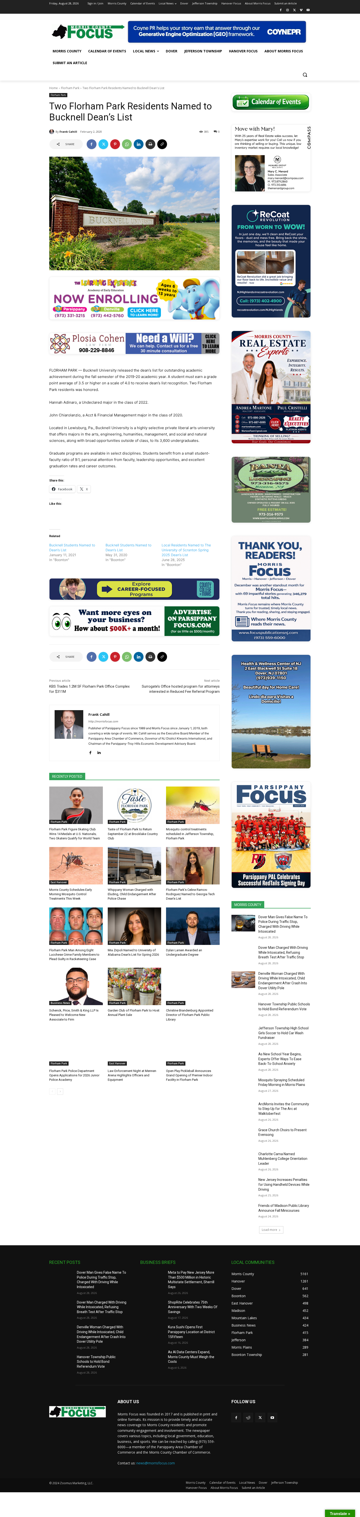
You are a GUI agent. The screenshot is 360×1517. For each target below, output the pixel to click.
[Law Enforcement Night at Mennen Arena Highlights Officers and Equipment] (134, 1047)
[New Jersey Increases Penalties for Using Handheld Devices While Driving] (243, 1185)
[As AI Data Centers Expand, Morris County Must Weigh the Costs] (152, 1358)
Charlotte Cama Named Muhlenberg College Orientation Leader (282, 1158)
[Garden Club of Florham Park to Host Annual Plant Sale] (134, 986)
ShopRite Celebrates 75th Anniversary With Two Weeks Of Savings (192, 1307)
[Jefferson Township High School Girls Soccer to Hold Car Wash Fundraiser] (243, 1034)
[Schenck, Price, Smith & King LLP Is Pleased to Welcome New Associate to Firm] (76, 986)
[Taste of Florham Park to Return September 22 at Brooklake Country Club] (134, 805)
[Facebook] (281, 10)
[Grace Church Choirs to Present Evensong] (243, 1136)
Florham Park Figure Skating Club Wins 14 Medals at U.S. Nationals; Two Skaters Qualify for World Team (74, 833)
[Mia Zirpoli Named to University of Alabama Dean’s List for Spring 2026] (134, 926)
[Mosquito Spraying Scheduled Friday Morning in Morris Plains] (243, 1086)
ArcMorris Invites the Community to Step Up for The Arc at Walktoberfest (283, 1109)
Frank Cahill (68, 131)
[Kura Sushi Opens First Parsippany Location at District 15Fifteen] (152, 1333)
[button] (305, 75)
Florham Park (70, 88)
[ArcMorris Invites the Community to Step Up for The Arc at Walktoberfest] (243, 1110)
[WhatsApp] (127, 144)
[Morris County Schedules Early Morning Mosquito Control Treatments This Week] (76, 865)
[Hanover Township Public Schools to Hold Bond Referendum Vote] (243, 1010)
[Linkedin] (139, 144)
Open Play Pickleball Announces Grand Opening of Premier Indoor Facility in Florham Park (189, 1075)
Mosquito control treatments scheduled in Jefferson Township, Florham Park (190, 833)
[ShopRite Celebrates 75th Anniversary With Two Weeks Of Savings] (152, 1308)
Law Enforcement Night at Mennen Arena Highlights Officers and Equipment (132, 1075)
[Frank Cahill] (52, 131)
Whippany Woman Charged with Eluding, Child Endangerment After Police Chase (132, 894)
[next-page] (60, 1091)
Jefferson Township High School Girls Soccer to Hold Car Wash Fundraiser (283, 1033)
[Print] (150, 144)
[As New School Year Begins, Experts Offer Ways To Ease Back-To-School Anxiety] (243, 1060)
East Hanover (59, 882)
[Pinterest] (115, 144)
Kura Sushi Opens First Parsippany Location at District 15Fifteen (191, 1332)
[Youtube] (308, 10)
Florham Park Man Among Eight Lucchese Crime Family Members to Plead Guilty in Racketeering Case (74, 954)
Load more (269, 1230)
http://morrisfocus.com (103, 721)
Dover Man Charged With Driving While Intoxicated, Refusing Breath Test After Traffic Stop (283, 952)
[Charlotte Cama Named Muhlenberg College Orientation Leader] (243, 1160)
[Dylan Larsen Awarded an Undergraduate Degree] (193, 926)
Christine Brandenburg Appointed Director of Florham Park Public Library (189, 1015)
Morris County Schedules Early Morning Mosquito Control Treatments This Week (70, 894)
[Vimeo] (301, 10)
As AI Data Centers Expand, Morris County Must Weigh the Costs (191, 1357)
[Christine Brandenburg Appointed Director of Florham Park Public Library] (193, 986)
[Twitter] (294, 10)
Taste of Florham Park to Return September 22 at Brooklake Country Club (133, 833)
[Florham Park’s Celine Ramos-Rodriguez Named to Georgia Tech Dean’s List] (193, 865)
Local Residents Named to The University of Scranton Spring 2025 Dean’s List (186, 550)
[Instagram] (287, 10)
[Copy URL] (162, 144)
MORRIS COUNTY (247, 905)
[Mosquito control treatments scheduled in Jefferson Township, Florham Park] (193, 805)
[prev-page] (52, 1091)
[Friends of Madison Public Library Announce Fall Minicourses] (243, 1211)
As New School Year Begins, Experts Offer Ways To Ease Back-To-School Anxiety (279, 1059)
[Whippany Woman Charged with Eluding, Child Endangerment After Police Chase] (134, 865)
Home (53, 88)
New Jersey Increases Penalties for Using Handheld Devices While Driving (284, 1184)
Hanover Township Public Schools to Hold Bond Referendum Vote (96, 1361)
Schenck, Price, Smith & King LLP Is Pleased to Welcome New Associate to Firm (73, 1015)
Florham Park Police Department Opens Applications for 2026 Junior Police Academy (74, 1075)
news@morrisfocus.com (155, 1463)
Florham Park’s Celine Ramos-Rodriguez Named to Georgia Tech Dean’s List (190, 894)
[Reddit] (248, 1417)
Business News (60, 1003)
